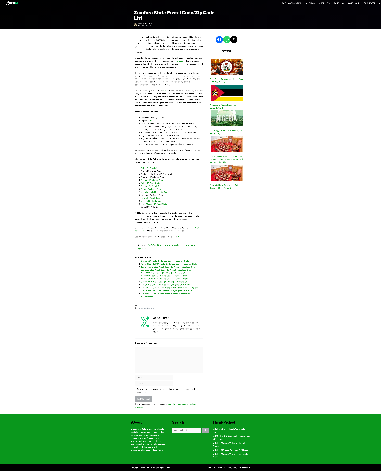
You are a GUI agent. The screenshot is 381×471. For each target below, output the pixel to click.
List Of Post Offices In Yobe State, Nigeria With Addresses (167, 284)
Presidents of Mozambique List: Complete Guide (223, 106)
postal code (178, 61)
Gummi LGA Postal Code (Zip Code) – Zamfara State (165, 281)
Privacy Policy (232, 467)
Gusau (166, 90)
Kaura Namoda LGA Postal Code (154, 192)
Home (283, 3)
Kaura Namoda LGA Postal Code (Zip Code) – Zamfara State (169, 263)
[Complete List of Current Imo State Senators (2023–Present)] (227, 173)
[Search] (205, 430)
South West (369, 3)
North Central (294, 3)
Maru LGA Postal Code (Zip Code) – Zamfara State (164, 275)
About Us (211, 467)
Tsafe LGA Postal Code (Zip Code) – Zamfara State (164, 272)
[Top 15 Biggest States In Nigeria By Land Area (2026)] (227, 118)
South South (354, 3)
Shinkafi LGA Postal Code (151, 201)
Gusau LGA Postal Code (151, 189)
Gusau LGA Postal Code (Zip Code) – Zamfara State (165, 260)
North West (324, 3)
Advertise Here (244, 467)
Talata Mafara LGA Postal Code (154, 204)
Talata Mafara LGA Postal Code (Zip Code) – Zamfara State (168, 266)
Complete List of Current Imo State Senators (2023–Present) (224, 187)
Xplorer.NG (151, 467)
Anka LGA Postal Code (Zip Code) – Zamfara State (164, 278)
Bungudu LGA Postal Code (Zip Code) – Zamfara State (166, 269)
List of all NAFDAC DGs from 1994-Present (231, 449)
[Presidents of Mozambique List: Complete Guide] (227, 93)
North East (310, 3)
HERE (179, 236)
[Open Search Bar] (379, 3)
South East (339, 3)
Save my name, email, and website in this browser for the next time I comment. (166, 390)
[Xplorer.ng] (12, 3)
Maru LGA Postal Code (150, 198)
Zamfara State (149, 308)
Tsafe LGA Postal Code (150, 183)
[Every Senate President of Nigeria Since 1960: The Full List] (227, 67)
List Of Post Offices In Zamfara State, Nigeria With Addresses (169, 290)
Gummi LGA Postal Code (151, 186)
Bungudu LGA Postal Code (152, 180)
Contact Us (221, 467)
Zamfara (140, 306)
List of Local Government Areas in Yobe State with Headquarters (170, 287)
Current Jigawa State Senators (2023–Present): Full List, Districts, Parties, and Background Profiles (226, 159)
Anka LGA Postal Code (150, 168)
